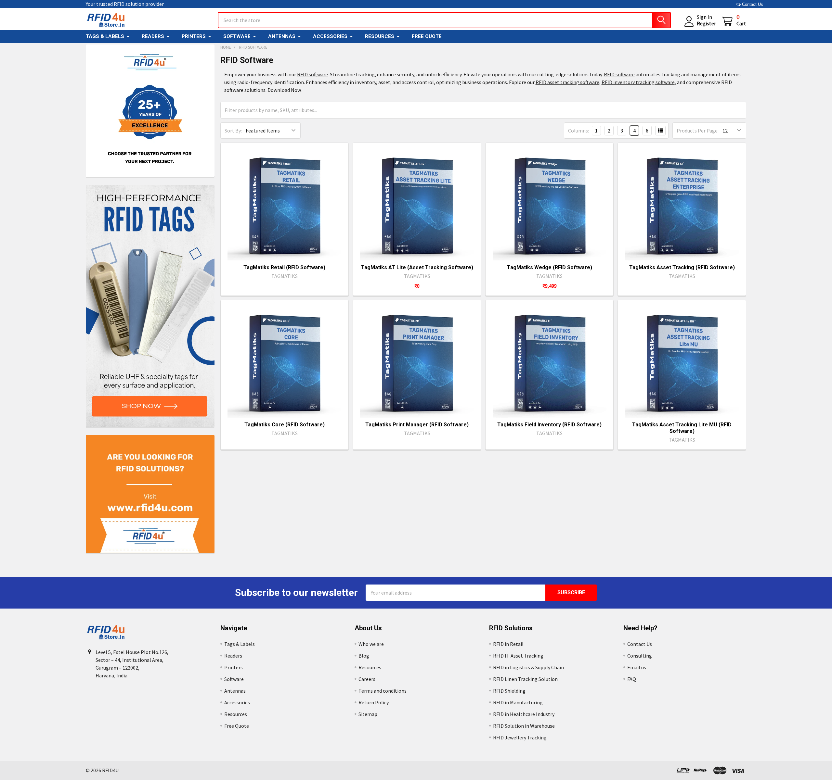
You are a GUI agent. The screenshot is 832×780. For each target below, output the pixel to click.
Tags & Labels (105, 36)
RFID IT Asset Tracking (518, 655)
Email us (636, 667)
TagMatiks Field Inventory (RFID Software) (549, 424)
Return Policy (373, 702)
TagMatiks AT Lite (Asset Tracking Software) (417, 267)
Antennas (281, 36)
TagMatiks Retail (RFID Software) (284, 267)
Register (706, 23)
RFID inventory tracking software (638, 82)
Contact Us (752, 4)
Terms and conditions (382, 690)
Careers (366, 679)
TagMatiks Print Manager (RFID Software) (417, 424)
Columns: (578, 130)
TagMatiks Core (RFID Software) (284, 424)
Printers (194, 36)
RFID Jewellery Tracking (520, 737)
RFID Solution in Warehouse (524, 726)
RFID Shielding (509, 690)
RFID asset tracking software (567, 82)
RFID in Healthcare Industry (523, 714)
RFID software (312, 74)
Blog (363, 655)
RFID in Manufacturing (518, 702)
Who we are (371, 644)
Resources (379, 36)
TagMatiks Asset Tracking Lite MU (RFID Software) (682, 427)
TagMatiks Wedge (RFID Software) (549, 267)
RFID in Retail (508, 644)
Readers (153, 36)
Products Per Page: (698, 130)
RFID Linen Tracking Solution (525, 679)
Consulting (639, 655)
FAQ (631, 679)
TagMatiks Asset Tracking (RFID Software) (682, 267)
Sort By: (233, 130)
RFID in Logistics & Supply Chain (528, 667)
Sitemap (367, 714)
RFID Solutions (511, 628)
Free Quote (427, 36)
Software (237, 36)
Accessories (330, 36)
